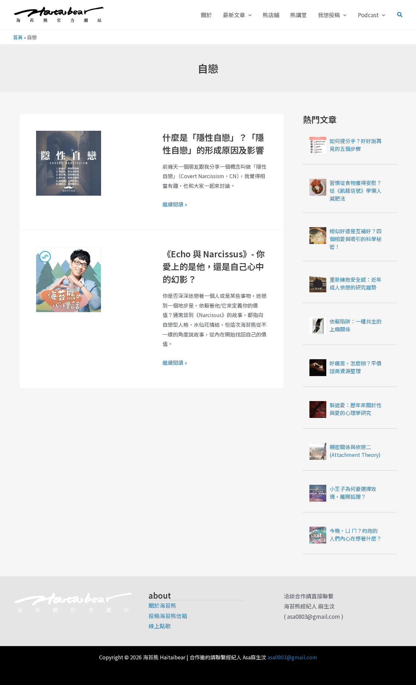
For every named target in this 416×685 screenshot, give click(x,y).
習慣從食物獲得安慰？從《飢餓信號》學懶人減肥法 (356, 190)
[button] (248, 15)
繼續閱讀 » (174, 204)
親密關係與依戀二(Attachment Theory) (355, 451)
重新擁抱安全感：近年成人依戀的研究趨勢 (356, 283)
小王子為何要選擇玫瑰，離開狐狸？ (353, 492)
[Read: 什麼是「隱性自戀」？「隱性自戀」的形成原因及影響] (68, 162)
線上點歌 (160, 626)
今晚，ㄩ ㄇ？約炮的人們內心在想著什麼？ (356, 534)
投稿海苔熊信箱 (168, 616)
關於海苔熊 (162, 605)
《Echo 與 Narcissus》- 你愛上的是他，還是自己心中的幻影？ (213, 266)
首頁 (18, 37)
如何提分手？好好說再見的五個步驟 (356, 145)
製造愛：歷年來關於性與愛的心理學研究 (356, 409)
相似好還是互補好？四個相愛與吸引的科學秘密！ (356, 239)
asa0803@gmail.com (292, 657)
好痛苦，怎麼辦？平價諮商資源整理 (356, 367)
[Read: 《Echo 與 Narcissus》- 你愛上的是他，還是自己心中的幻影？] (68, 279)
